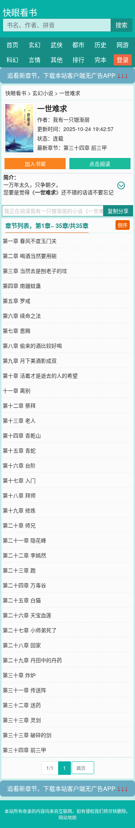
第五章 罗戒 (16, 300)
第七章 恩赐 (16, 330)
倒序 (123, 224)
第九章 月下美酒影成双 (30, 360)
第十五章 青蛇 (19, 450)
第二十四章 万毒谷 (24, 585)
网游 (123, 44)
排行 (78, 59)
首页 (12, 44)
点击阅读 (99, 163)
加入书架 (35, 163)
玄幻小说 (42, 93)
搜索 (122, 25)
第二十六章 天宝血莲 (27, 615)
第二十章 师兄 (19, 525)
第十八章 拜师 (19, 495)
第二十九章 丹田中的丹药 (32, 660)
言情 (34, 59)
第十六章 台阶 (19, 465)
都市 (78, 44)
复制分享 (118, 210)
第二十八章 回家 (22, 645)
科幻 (12, 59)
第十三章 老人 (19, 420)
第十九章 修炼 (19, 510)
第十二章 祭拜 (19, 405)
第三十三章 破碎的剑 (27, 735)
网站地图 (67, 817)
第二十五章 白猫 (22, 600)
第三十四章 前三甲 (85, 147)
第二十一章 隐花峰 (24, 540)
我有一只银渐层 (71, 119)
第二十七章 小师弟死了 (30, 630)
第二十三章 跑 (19, 570)
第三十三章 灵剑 (22, 720)
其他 (57, 59)
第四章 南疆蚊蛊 (22, 285)
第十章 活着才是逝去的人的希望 (40, 375)
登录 (123, 59)
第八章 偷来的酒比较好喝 (32, 345)
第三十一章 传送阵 (24, 690)
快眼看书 (20, 12)
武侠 (57, 44)
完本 (100, 59)
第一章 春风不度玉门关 (30, 240)
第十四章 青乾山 (22, 435)
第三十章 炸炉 (19, 675)
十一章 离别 (16, 390)
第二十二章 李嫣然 (24, 555)
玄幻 (34, 44)
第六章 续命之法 (22, 315)
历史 (100, 44)
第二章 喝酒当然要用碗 (30, 255)
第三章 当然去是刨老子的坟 (35, 270)
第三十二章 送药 (22, 705)
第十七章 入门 (19, 480)
